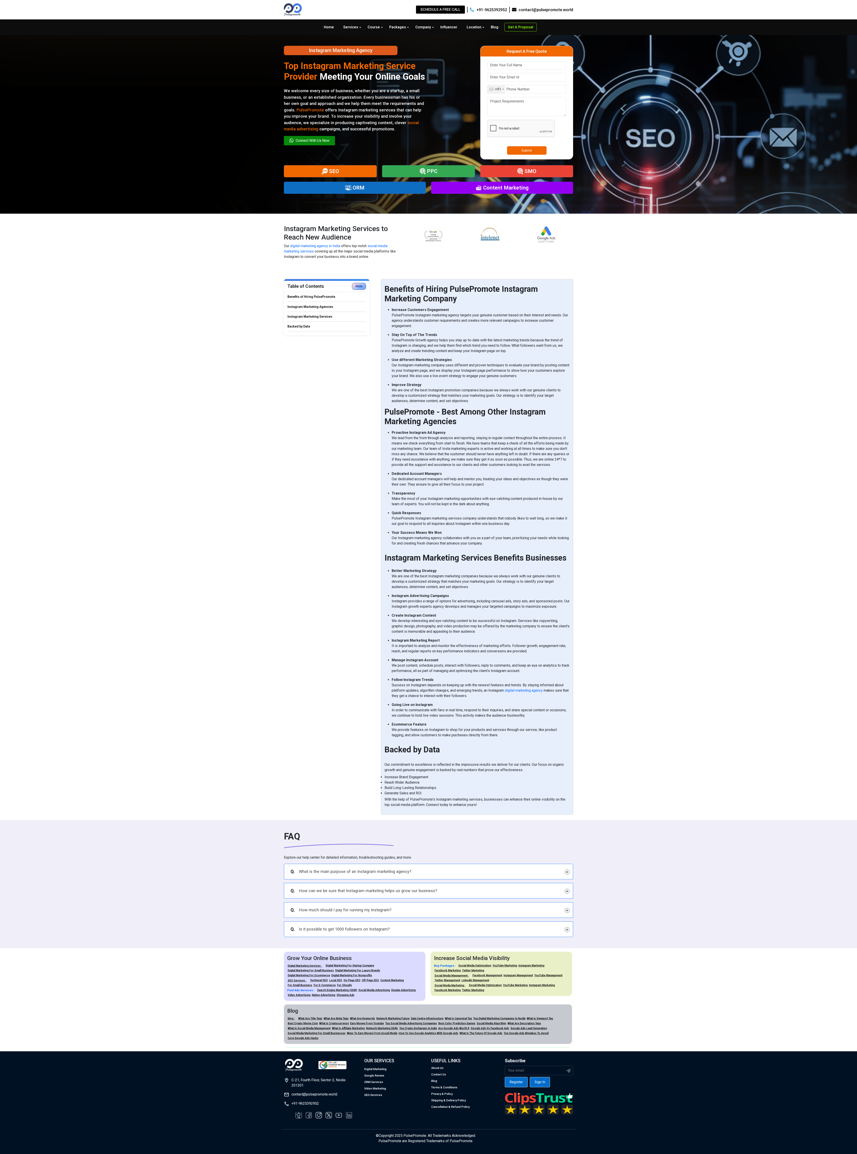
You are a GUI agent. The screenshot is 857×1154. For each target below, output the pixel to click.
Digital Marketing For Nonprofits (351, 975)
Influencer (448, 27)
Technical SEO (319, 980)
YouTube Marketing (505, 965)
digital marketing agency (524, 690)
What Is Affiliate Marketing (348, 1028)
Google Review (374, 1075)
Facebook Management (487, 975)
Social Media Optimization (474, 965)
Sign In (540, 1082)
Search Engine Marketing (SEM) (337, 990)
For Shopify (344, 985)
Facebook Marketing (448, 970)
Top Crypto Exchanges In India (418, 1028)
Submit (527, 150)
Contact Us (438, 1074)
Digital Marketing (375, 1069)
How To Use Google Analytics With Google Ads (428, 1033)
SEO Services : (297, 980)
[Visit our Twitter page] (328, 1115)
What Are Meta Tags (336, 1018)
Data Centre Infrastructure (427, 1018)
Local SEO (335, 980)
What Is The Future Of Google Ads (481, 1033)
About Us (437, 1068)
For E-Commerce (325, 985)
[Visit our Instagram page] (318, 1115)
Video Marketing (375, 1088)
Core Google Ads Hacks (303, 1038)
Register (516, 1082)
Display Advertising (403, 990)
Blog (494, 27)
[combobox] (496, 89)
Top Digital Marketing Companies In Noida (499, 1018)
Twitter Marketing (473, 970)
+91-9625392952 (305, 1103)
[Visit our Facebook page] (298, 1115)
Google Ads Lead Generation (528, 1028)
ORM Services (373, 1082)
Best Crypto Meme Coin (303, 1023)
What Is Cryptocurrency (334, 1023)
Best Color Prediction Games (456, 1023)
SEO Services (373, 1095)
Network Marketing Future (393, 1018)
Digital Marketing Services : (305, 965)
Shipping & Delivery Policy (448, 1100)
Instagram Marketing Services (309, 316)
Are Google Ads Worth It (453, 1028)
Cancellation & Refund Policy (450, 1106)
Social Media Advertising (374, 990)
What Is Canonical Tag (458, 1018)
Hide (359, 286)
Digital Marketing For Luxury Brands (357, 970)
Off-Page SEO (370, 980)
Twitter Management (447, 980)
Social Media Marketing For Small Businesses (316, 1033)
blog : (291, 1018)
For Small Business (300, 985)
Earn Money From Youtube (367, 1023)
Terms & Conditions (444, 1087)
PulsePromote (310, 110)
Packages (397, 27)
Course (374, 27)
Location (474, 27)
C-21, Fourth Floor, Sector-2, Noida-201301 (318, 1082)
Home (329, 27)
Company (423, 27)
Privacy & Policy (442, 1094)
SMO (530, 171)
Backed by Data (298, 326)
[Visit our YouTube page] (338, 1115)
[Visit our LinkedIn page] (348, 1115)
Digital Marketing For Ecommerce (309, 975)
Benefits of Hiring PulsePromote (311, 296)
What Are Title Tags (310, 1018)
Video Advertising (299, 995)
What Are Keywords (362, 1018)
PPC (432, 171)
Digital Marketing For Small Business (311, 970)
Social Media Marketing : (450, 985)
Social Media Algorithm (491, 1023)
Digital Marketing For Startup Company (350, 965)
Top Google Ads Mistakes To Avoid (526, 1033)
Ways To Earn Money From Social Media (372, 1033)
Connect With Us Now (312, 140)
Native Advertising (323, 995)
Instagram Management (518, 975)
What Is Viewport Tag (540, 1018)
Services (350, 27)
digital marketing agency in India (315, 246)
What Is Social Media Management (309, 1028)
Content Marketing (505, 188)
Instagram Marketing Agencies (310, 307)
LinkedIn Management (475, 980)
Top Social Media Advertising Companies (411, 1023)
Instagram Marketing (531, 965)
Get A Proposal (520, 27)
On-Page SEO (351, 980)
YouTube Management (548, 975)
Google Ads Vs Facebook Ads (490, 1028)
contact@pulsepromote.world (314, 1094)
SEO (334, 171)
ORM (358, 188)
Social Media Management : (452, 975)
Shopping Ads (345, 995)
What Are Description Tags (524, 1023)
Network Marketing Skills (382, 1028)
